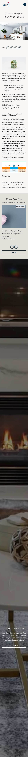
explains (11, 82)
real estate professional (11, 143)
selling (3, 78)
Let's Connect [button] (14, 645)
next (16, 247)
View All (14, 252)
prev (12, 247)
